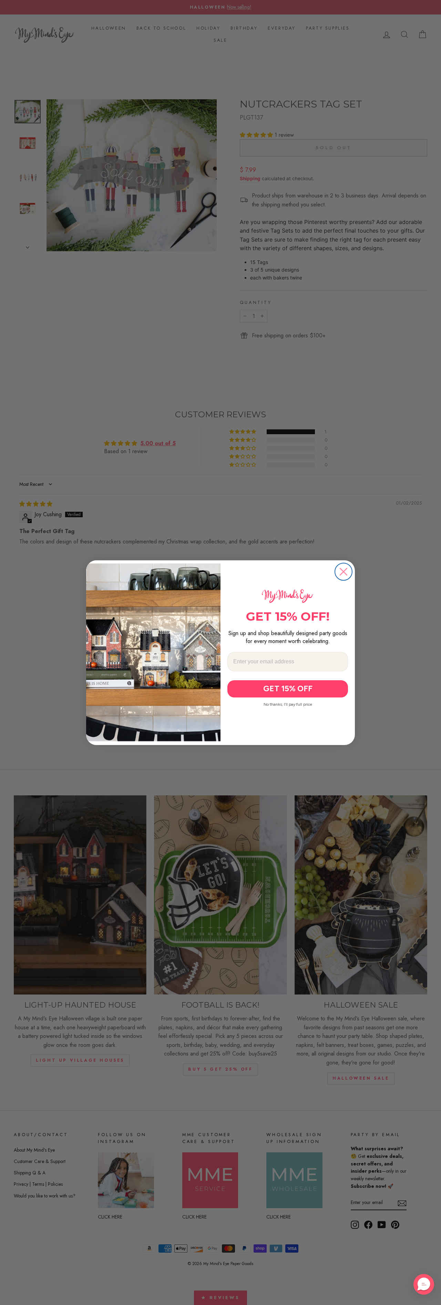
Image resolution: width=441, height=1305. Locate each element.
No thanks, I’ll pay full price (288, 704)
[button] (423, 1284)
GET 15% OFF (287, 688)
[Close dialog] (343, 571)
